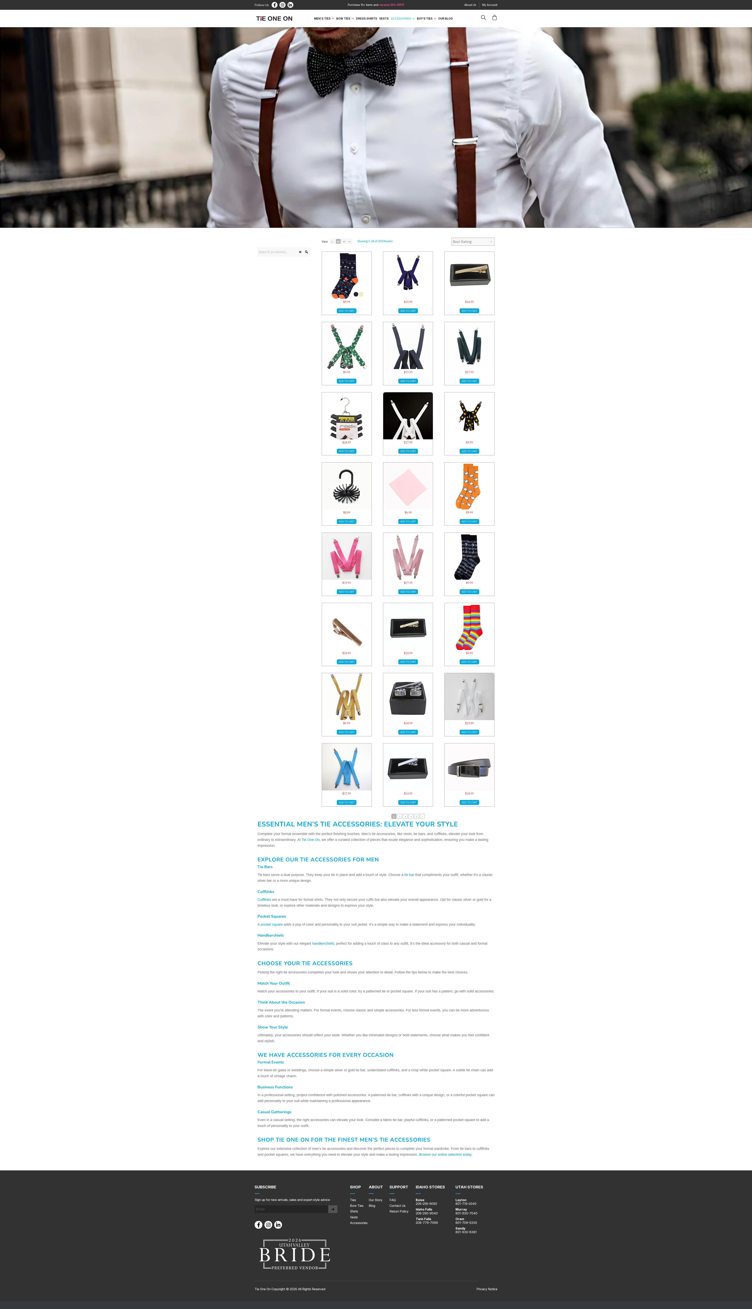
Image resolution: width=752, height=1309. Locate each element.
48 (344, 241)
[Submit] (332, 1209)
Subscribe (265, 1187)
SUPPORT (399, 1187)
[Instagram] (282, 5)
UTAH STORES (469, 1187)
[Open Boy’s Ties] (435, 18)
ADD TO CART (346, 310)
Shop (355, 1187)
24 (338, 241)
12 (332, 241)
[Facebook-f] (274, 5)
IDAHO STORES (430, 1187)
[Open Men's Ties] (333, 18)
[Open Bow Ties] (352, 18)
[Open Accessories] (413, 18)
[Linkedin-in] (290, 5)
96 (349, 241)
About (376, 1187)
